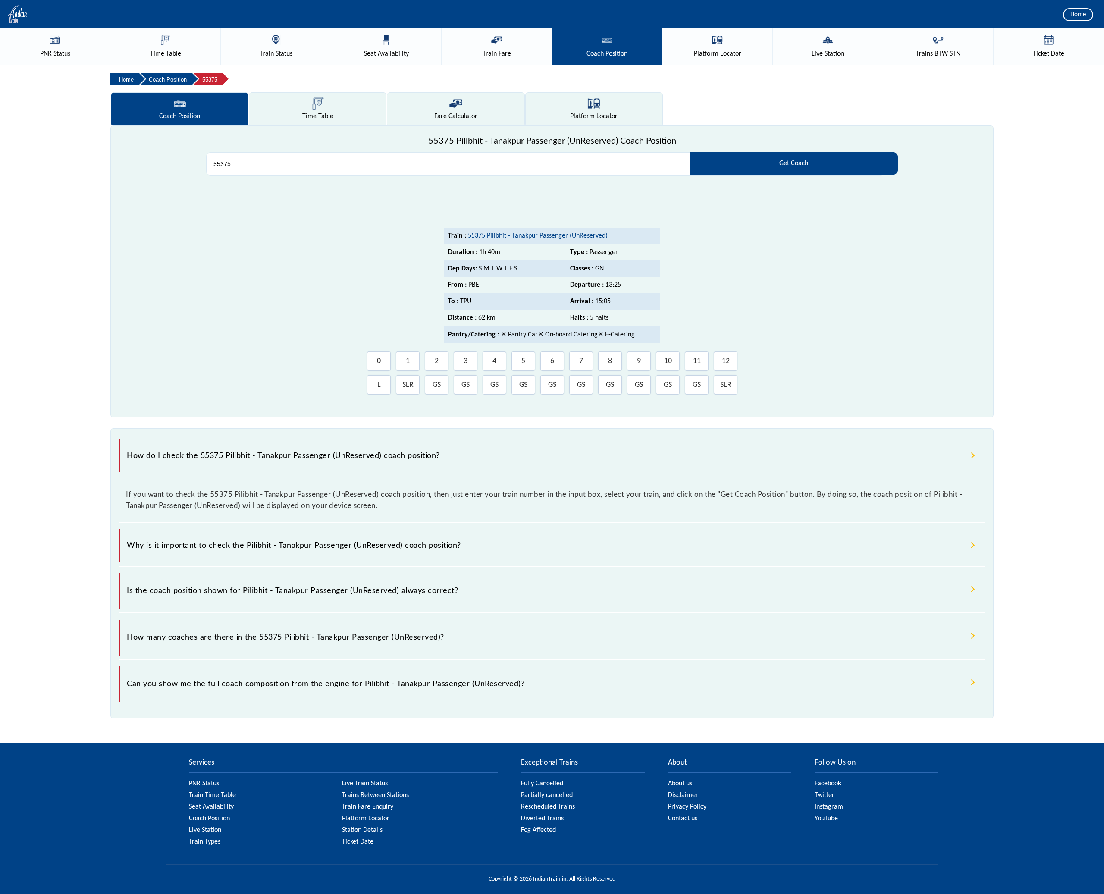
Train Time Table (212, 795)
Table (317, 116)
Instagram (829, 806)
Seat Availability (211, 806)
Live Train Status (365, 783)
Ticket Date (357, 841)
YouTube (826, 818)
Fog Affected (538, 830)
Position (179, 116)
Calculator (455, 116)
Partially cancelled (547, 795)
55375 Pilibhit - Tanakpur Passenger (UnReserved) (538, 235)
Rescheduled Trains (548, 806)
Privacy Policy (687, 806)
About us (680, 783)
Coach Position (209, 818)
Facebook (828, 783)
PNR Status (204, 783)
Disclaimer (683, 795)
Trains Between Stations (375, 795)
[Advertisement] (552, 204)
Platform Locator (365, 818)
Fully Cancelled (542, 783)
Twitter (824, 795)
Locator (594, 116)
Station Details (362, 830)
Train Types (204, 841)
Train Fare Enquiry (367, 806)
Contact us (682, 818)
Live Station (205, 830)
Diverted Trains (542, 818)
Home (1078, 14)
